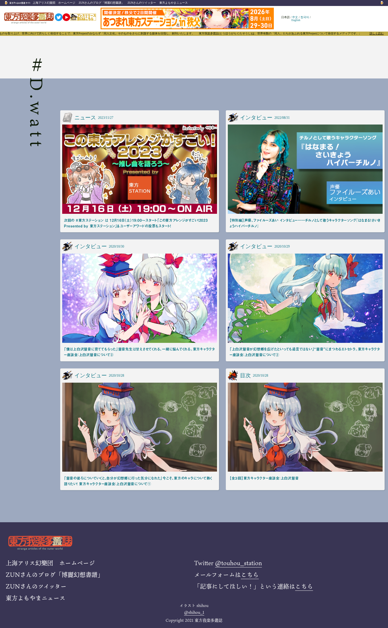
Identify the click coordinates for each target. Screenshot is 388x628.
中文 (295, 17)
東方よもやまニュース (173, 2)
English (295, 20)
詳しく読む (377, 33)
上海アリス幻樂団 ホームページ (54, 2)
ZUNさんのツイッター (142, 2)
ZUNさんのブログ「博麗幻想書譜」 (101, 2)
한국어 (305, 17)
